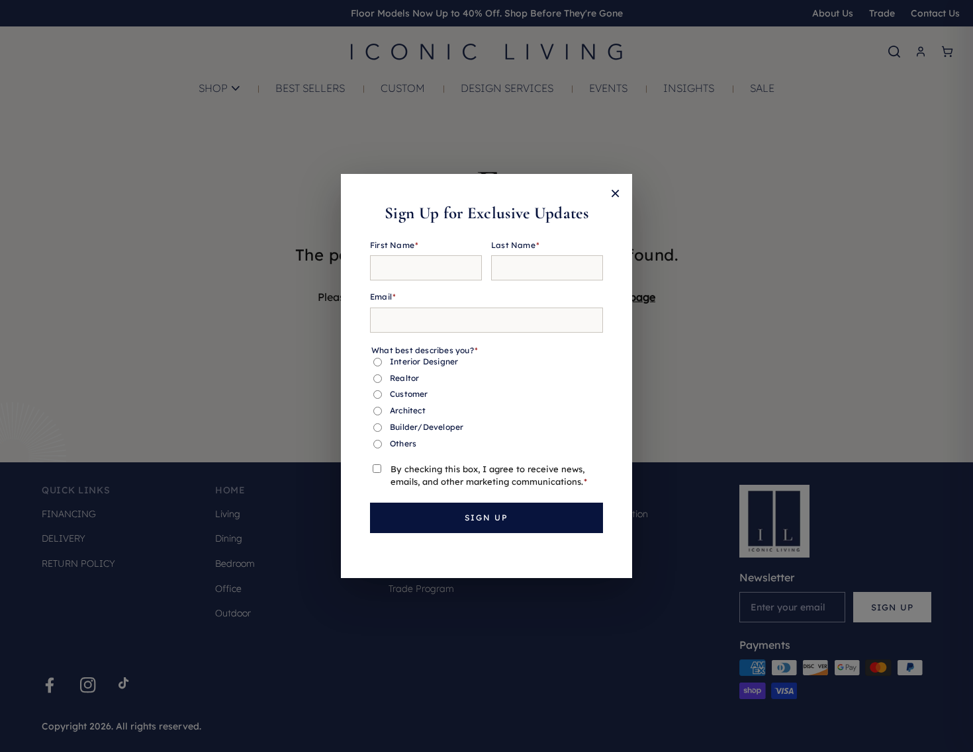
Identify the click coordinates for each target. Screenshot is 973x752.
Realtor (404, 378)
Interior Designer (424, 361)
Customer (409, 394)
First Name (394, 245)
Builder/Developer (426, 427)
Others (403, 443)
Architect (408, 410)
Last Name (515, 245)
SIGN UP (486, 517)
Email (383, 297)
